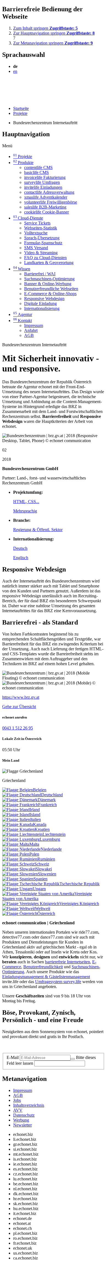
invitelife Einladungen (43, 187)
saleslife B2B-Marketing (45, 207)
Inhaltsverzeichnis (28, 1105)
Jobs (17, 1100)
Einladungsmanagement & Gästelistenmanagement (46, 976)
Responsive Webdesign (44, 298)
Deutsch (20, 548)
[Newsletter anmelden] (73, 1059)
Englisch (20, 557)
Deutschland (52, 794)
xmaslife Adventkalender (45, 197)
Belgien (39, 789)
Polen (34, 854)
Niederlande (51, 849)
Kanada (39, 824)
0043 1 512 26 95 (17, 728)
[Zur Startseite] (14, 85)
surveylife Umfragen (42, 182)
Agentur (22, 314)
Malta (34, 844)
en (15, 71)
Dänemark (47, 799)
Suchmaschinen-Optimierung (49, 278)
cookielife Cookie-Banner (46, 212)
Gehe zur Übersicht (19, 706)
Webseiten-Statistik (40, 228)
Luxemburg (50, 839)
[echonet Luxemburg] (21, 839)
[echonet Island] (16, 814)
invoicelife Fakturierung (45, 177)
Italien (35, 819)
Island (35, 814)
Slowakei (44, 869)
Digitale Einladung (40, 303)
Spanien (40, 878)
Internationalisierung (42, 308)
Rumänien (46, 859)
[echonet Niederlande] (21, 849)
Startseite (21, 108)
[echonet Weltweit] (18, 908)
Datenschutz (24, 1115)
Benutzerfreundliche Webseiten (51, 288)
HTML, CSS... (26, 501)
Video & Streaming (41, 252)
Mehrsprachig (25, 511)
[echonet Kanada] (17, 824)
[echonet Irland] (16, 809)
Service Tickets (37, 223)
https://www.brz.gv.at (20, 697)
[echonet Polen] (15, 854)
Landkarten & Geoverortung (49, 262)
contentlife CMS (38, 167)
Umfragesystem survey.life (58, 981)
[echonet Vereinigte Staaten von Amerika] (38, 893)
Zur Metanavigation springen (53, 43)
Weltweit (42, 908)
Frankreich (47, 804)
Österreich (46, 913)
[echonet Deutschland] (21, 794)
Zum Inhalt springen (45, 28)
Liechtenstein (54, 834)
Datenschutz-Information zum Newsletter (38, 1046)
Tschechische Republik (80, 883)
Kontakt (22, 320)
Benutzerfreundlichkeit (43, 966)
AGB (29, 335)
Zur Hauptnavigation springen (54, 33)
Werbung (21, 1120)
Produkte (23, 162)
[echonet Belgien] (17, 789)
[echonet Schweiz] (18, 864)
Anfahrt (31, 330)
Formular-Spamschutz (43, 242)
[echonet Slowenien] (20, 874)
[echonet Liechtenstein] (22, 834)
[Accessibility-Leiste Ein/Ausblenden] (4, 99)
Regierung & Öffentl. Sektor (38, 529)
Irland (35, 809)
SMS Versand (36, 247)
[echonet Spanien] (17, 878)
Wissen (21, 269)
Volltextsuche (35, 233)
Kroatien (42, 829)
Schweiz (41, 864)
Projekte (20, 113)
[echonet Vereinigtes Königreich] (30, 903)
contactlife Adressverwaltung (49, 192)
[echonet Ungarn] (17, 888)
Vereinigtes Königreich (79, 903)
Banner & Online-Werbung (47, 283)
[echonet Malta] (15, 844)
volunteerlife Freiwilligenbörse (50, 202)
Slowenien (47, 874)
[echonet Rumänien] (19, 859)
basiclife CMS (36, 172)
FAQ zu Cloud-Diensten (45, 257)
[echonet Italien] (16, 819)
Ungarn (39, 888)
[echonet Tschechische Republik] (31, 883)
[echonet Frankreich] (20, 804)
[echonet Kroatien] (18, 829)
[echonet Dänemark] (20, 799)
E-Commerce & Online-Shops (50, 293)
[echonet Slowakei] (19, 869)
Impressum (33, 325)
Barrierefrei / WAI (39, 273)
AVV (17, 1110)
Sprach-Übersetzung (42, 237)
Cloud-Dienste (28, 218)
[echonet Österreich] (19, 913)
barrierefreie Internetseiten (67, 961)
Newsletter (22, 1125)
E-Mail (13, 1057)
